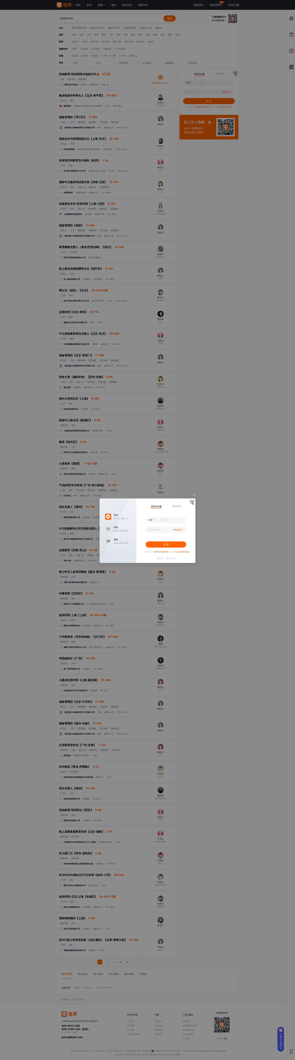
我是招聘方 (171, 558)
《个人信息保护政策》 (181, 552)
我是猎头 (160, 558)
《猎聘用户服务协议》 (161, 552)
